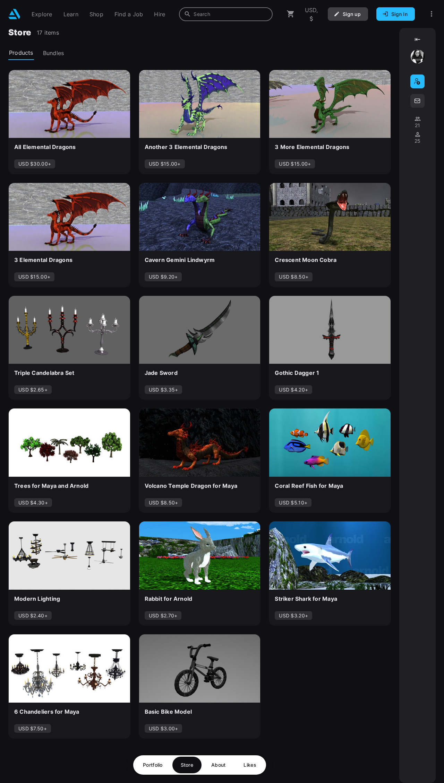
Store (187, 765)
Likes (250, 765)
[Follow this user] (417, 81)
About (218, 765)
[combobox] (226, 14)
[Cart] (291, 14)
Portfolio (153, 765)
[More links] (431, 14)
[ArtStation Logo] (14, 14)
